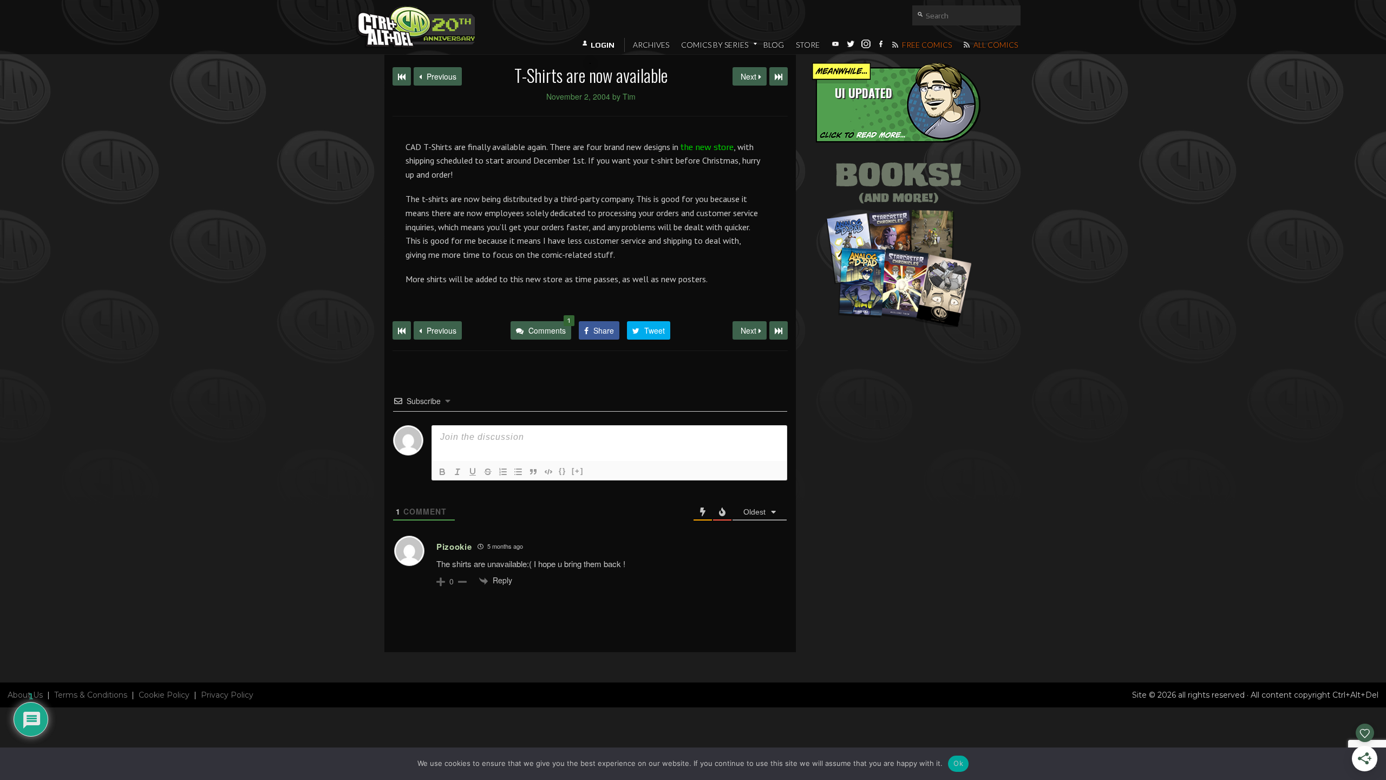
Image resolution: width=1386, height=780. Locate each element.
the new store (707, 147)
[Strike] (487, 471)
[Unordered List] (518, 471)
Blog (773, 44)
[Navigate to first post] (402, 76)
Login (602, 45)
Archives (651, 44)
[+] (578, 471)
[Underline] (472, 471)
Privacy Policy (227, 695)
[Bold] (442, 471)
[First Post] (402, 330)
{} (562, 471)
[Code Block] (548, 471)
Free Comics (926, 44)
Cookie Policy (164, 695)
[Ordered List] (503, 471)
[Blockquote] (533, 471)
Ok (958, 763)
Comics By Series (714, 44)
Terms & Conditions (90, 695)
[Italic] (457, 471)
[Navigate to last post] (778, 76)
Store (808, 44)
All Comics (995, 44)
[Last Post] (778, 330)
